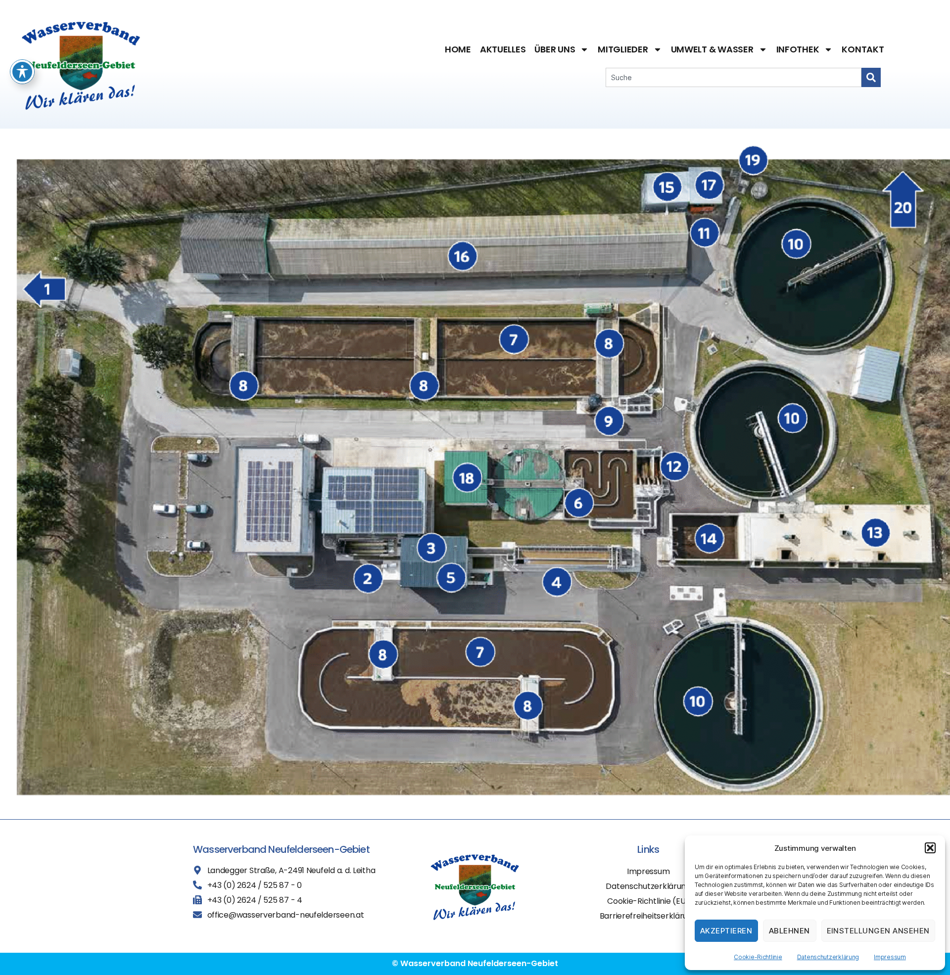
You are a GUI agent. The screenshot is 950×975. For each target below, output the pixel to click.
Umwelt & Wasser (712, 49)
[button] (930, 848)
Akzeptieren (726, 930)
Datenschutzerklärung (828, 957)
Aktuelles (503, 49)
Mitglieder (623, 49)
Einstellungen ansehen (878, 930)
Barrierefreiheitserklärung (648, 916)
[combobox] (733, 77)
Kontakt (863, 49)
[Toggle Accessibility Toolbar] (22, 72)
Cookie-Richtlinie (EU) (648, 901)
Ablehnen (789, 930)
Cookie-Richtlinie (758, 957)
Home (458, 49)
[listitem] (48, 287)
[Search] (871, 77)
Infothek (797, 49)
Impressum (890, 957)
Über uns (554, 49)
